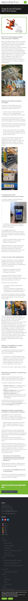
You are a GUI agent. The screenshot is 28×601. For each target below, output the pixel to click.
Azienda (4, 574)
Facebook (3, 520)
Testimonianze (7, 579)
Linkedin (8, 520)
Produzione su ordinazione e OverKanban (12, 550)
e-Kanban (4, 540)
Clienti (5, 576)
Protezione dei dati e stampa (8, 589)
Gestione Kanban (7, 553)
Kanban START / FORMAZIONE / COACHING (12, 560)
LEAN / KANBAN (5, 569)
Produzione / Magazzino (9, 545)
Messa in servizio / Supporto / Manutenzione (13, 565)
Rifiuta (10, 598)
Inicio (3, 538)
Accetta (4, 598)
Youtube (5, 520)
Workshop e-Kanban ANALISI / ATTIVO (12, 563)
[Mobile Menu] (25, 2)
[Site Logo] (10, 2)
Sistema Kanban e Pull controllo (10, 571)
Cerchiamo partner (8, 584)
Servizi (3, 557)
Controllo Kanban (7, 548)
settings (16, 596)
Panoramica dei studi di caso (8, 491)
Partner (5, 581)
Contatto (4, 586)
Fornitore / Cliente (8, 543)
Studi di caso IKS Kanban (9, 555)
